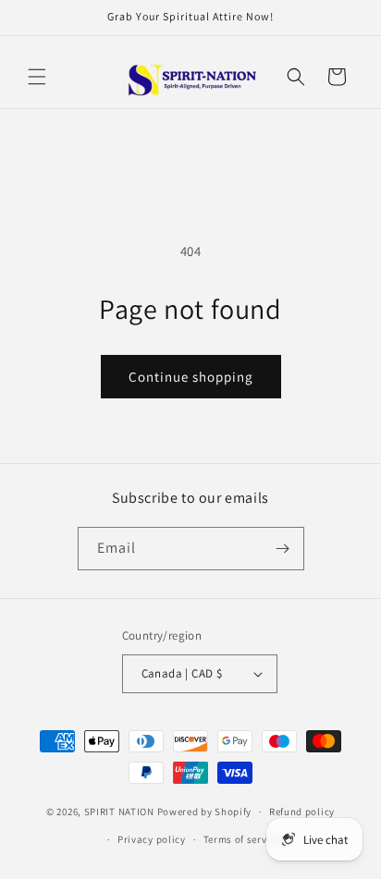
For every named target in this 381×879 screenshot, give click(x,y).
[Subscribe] (283, 548)
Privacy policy (151, 839)
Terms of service (242, 839)
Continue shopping (191, 376)
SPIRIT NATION (119, 811)
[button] (37, 76)
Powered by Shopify (204, 811)
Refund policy (302, 811)
